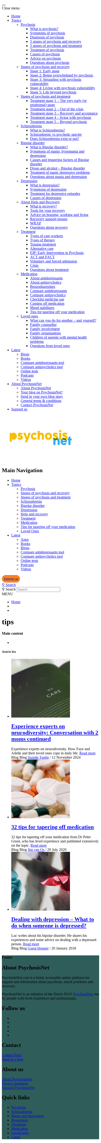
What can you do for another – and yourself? (63, 320)
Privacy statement (15, 1083)
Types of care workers (46, 236)
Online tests (29, 371)
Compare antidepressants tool (42, 363)
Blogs (25, 354)
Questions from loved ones (50, 346)
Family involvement (45, 329)
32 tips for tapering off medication (52, 827)
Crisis (34, 265)
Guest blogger (38, 948)
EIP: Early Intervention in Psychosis (57, 253)
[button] (11, 579)
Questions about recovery (49, 227)
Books (25, 358)
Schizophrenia (31, 126)
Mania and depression (27, 1116)
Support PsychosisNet (18, 1088)
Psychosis (28, 25)
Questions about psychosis (49, 63)
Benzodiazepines (42, 287)
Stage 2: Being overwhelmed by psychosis (61, 75)
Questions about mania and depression (58, 177)
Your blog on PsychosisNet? (42, 392)
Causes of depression (45, 198)
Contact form (11, 1055)
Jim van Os (36, 850)
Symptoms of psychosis (47, 33)
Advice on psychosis (45, 58)
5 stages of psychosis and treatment (56, 46)
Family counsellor (43, 325)
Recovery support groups (48, 219)
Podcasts (27, 375)
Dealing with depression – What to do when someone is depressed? (52, 922)
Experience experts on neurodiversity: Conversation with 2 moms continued (54, 732)
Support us (19, 409)
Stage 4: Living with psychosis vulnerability (62, 88)
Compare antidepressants (48, 291)
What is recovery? (43, 206)
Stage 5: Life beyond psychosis (53, 92)
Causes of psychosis (45, 54)
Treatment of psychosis (47, 50)
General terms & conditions (41, 401)
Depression (29, 181)
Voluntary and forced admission (53, 261)
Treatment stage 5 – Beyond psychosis (58, 122)
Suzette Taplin (38, 757)
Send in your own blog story (42, 396)
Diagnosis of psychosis (47, 37)
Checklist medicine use (47, 299)
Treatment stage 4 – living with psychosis (60, 118)
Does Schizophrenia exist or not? (54, 139)
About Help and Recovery (40, 202)
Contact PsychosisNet (37, 405)
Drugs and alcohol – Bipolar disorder (57, 168)
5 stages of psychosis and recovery (55, 41)
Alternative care (42, 249)
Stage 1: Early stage (44, 71)
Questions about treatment (49, 270)
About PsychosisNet (26, 384)
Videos (26, 380)
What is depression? (45, 185)
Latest (15, 350)
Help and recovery (34, 514)
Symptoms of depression (48, 189)
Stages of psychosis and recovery (45, 67)
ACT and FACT (42, 257)
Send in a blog (12, 1059)
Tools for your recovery (47, 210)
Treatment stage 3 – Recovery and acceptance (64, 113)
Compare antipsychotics (48, 295)
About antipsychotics (45, 282)
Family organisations (45, 333)
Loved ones (29, 316)
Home (15, 16)
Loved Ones (30, 531)
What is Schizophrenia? (47, 130)
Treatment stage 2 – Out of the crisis (56, 109)
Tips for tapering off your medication (57, 312)
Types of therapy (42, 240)
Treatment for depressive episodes (55, 194)
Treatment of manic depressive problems (60, 172)
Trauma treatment (43, 244)
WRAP (35, 223)
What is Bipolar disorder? (49, 147)
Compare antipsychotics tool (42, 367)
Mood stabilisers (42, 308)
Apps (25, 539)
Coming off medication (47, 303)
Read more (87, 753)
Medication (29, 274)
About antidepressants (46, 278)
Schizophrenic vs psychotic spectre (56, 134)
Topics (16, 20)
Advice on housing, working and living (59, 215)
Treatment (28, 232)
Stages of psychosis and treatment (45, 96)
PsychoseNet (82, 994)
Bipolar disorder (33, 143)
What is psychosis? (44, 29)
